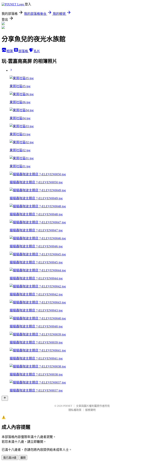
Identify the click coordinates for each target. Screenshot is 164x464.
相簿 (10, 51)
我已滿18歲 (9, 457)
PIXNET (67, 405)
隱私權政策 (74, 409)
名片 (37, 51)
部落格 (23, 51)
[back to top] (5, 398)
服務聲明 (90, 409)
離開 (23, 457)
